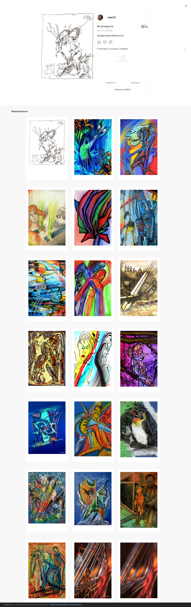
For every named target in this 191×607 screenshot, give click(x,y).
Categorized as (110, 35)
